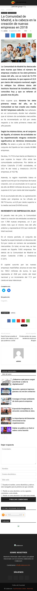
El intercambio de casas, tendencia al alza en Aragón (28, 338)
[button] (34, 2)
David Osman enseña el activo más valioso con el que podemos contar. (9, 338)
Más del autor (7, 374)
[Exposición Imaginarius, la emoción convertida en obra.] (6, 410)
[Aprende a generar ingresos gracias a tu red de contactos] (6, 391)
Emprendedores (12, 13)
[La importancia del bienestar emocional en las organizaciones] (6, 420)
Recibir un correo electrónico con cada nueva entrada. (19, 495)
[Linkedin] (21, 578)
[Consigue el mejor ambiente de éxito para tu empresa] (6, 401)
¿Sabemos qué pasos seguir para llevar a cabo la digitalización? (23, 381)
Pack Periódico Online (19, 588)
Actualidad (4, 13)
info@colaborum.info (23, 565)
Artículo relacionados (9, 371)
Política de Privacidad (18, 585)
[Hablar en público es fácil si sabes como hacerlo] (6, 430)
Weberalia (30, 588)
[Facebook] (10, 578)
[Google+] (16, 578)
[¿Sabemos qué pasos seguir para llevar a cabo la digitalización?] (6, 381)
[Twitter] (27, 578)
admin (5, 31)
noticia (13, 313)
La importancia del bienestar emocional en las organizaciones (23, 420)
